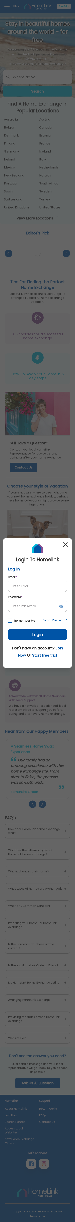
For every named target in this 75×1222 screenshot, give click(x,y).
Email (12, 577)
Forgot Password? (55, 620)
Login (37, 634)
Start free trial (44, 655)
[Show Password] (61, 606)
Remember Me (24, 621)
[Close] (65, 544)
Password (15, 597)
